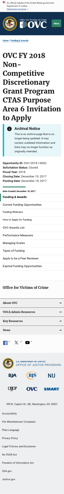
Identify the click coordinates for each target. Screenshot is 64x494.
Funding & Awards (20, 40)
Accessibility (9, 413)
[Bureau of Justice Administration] (13, 378)
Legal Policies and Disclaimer (19, 446)
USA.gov (7, 471)
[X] (17, 344)
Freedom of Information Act (18, 462)
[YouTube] (28, 344)
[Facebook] (6, 344)
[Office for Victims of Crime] (31, 391)
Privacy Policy (10, 438)
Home (6, 40)
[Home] (34, 23)
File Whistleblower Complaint (18, 421)
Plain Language (10, 430)
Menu (56, 23)
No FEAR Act (9, 454)
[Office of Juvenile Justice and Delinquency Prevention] (12, 392)
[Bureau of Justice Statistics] (32, 380)
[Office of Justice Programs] (10, 23)
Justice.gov (8, 479)
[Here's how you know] (32, 6)
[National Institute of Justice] (51, 378)
